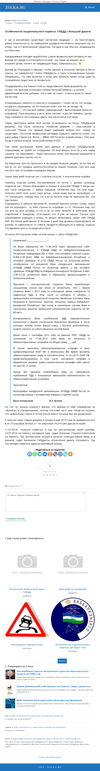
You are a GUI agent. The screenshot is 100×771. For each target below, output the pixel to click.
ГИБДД (13, 20)
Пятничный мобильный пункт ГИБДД (27, 590)
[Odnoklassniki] (50, 454)
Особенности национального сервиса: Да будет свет (72, 646)
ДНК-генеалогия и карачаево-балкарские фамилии (37, 716)
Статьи (8, 23)
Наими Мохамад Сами (50, 757)
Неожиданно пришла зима (27, 644)
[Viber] (55, 454)
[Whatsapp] (35, 454)
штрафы (24, 20)
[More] (70, 454)
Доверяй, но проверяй (73, 589)
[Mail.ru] (60, 454)
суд (18, 20)
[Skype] (65, 454)
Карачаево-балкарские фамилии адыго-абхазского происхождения (47, 738)
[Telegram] (40, 454)
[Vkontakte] (45, 454)
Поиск (62, 661)
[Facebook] (29, 454)
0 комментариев (22, 23)
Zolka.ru (15, 7)
